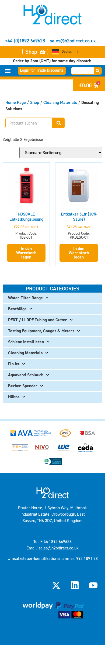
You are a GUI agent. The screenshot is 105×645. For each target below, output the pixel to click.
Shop (34, 102)
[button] (8, 70)
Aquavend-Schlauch (25, 375)
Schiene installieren (26, 342)
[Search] (98, 71)
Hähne (14, 397)
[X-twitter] (56, 585)
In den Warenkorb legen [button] (26, 253)
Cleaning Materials (60, 102)
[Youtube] (93, 585)
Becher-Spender (22, 386)
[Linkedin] (75, 585)
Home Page (15, 102)
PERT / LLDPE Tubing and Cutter (37, 320)
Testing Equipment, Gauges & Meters (41, 331)
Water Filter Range (25, 298)
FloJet (13, 364)
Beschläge (17, 309)
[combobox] (82, 71)
